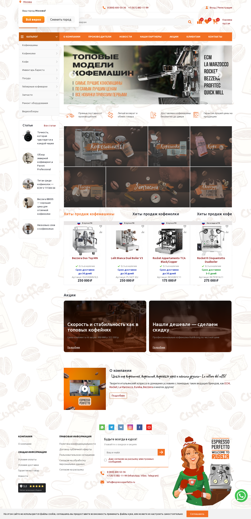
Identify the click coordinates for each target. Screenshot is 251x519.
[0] (199, 23)
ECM (227, 383)
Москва (27, 2)
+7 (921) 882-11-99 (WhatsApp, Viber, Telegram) (133, 475)
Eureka (138, 387)
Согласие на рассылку (71, 469)
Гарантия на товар (28, 470)
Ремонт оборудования (35, 103)
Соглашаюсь (197, 514)
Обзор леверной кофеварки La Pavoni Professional (45, 162)
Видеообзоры (30, 111)
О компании (71, 36)
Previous (72, 75)
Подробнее (73, 347)
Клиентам (193, 36)
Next (219, 75)
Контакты (215, 36)
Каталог (32, 36)
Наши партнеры (151, 36)
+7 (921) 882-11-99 (138, 7)
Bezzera (148, 387)
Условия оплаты (27, 459)
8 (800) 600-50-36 (116, 7)
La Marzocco (126, 387)
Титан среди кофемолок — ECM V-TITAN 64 (46, 184)
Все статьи (50, 125)
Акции (174, 36)
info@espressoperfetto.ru (121, 482)
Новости (125, 36)
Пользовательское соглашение (77, 455)
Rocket (113, 387)
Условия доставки (28, 465)
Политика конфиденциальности (77, 443)
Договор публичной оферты (75, 449)
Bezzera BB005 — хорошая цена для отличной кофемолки (45, 206)
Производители (99, 36)
